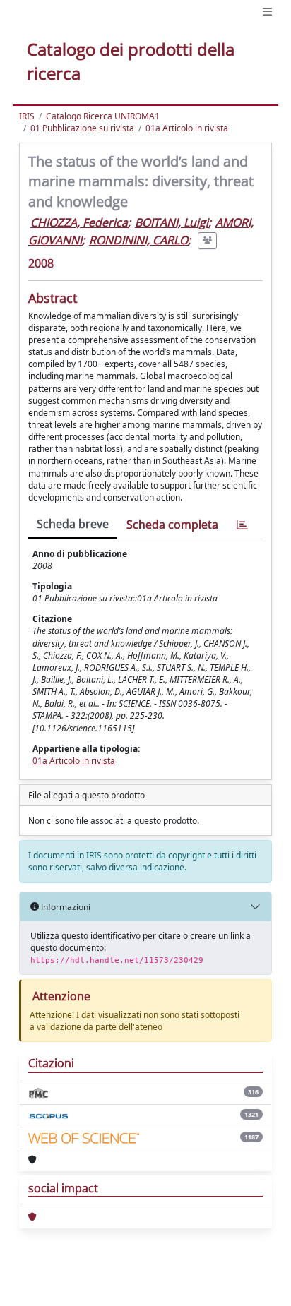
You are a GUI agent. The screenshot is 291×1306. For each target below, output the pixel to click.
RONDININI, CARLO (138, 240)
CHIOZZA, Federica (79, 222)
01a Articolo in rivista (187, 128)
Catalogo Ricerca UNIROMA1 (103, 116)
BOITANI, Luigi (171, 222)
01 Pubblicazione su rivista (82, 128)
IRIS (27, 116)
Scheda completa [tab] (172, 524)
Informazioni (64, 907)
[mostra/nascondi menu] (267, 11)
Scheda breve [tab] (73, 524)
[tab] (242, 525)
